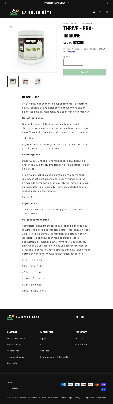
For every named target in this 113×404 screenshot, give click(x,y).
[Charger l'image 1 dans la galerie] (13, 81)
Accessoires (13, 350)
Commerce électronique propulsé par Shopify (60, 398)
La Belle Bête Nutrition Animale (27, 398)
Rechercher (13, 363)
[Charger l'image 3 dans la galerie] (37, 81)
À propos (44, 338)
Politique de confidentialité (54, 357)
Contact (44, 350)
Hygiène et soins (15, 357)
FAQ (42, 344)
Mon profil (79, 338)
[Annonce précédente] (5, 3)
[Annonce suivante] (108, 3)
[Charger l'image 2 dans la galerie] (25, 81)
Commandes (80, 344)
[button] (6, 12)
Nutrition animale (16, 338)
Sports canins (14, 344)
